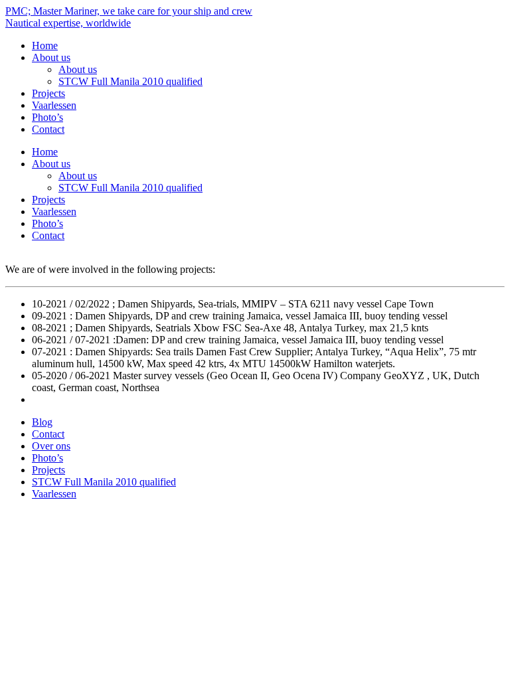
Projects (48, 93)
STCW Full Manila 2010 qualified (130, 81)
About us (51, 57)
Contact (48, 129)
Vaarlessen (54, 105)
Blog (42, 422)
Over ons (51, 446)
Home (45, 45)
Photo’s (47, 117)
